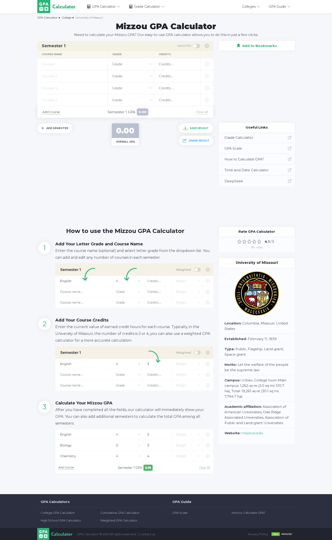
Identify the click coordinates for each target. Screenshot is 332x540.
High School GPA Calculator (61, 520)
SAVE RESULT (199, 128)
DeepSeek (233, 181)
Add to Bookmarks (257, 44)
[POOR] (244, 241)
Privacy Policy (258, 534)
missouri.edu (252, 433)
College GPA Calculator (58, 512)
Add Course (51, 112)
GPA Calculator (104, 7)
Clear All (202, 112)
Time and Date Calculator (246, 170)
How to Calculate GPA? (244, 159)
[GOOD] (254, 241)
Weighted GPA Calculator (119, 520)
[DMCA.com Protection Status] (282, 534)
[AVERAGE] (249, 241)
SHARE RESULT (199, 140)
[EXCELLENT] (259, 241)
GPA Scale (233, 148)
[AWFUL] (239, 241)
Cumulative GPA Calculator (120, 512)
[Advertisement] (125, 184)
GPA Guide (277, 7)
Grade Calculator (147, 7)
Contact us (147, 534)
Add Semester (57, 128)
